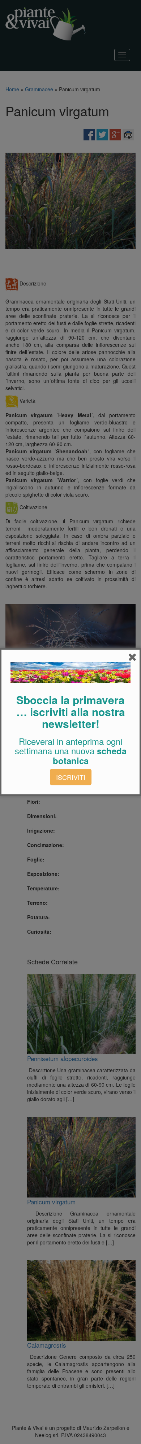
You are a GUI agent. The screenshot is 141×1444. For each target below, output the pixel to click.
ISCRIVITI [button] (70, 777)
